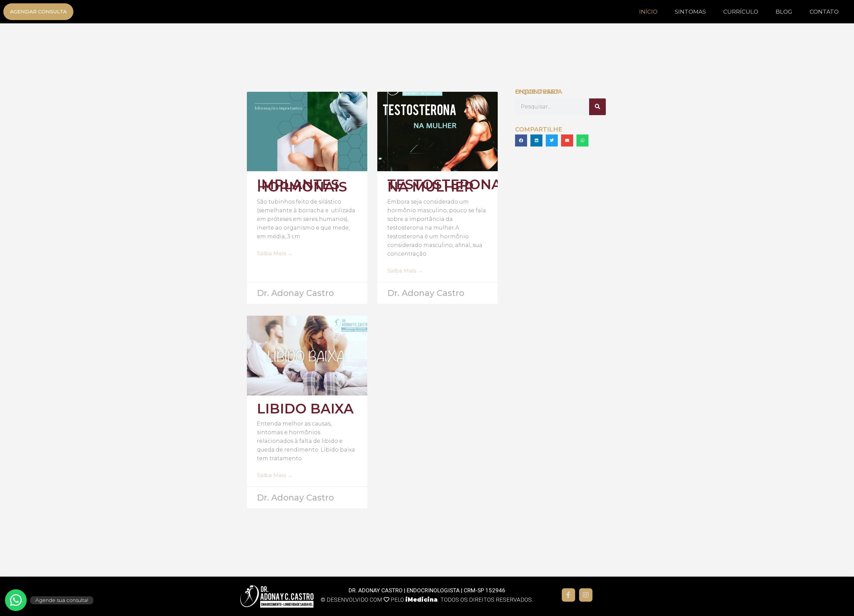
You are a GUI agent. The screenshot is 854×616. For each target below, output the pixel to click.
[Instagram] (585, 595)
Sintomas (690, 11)
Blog (784, 11)
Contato (824, 11)
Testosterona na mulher (444, 185)
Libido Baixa (305, 408)
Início (648, 11)
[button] (521, 140)
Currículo (740, 11)
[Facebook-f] (568, 595)
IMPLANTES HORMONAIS (302, 185)
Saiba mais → (275, 253)
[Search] (597, 106)
